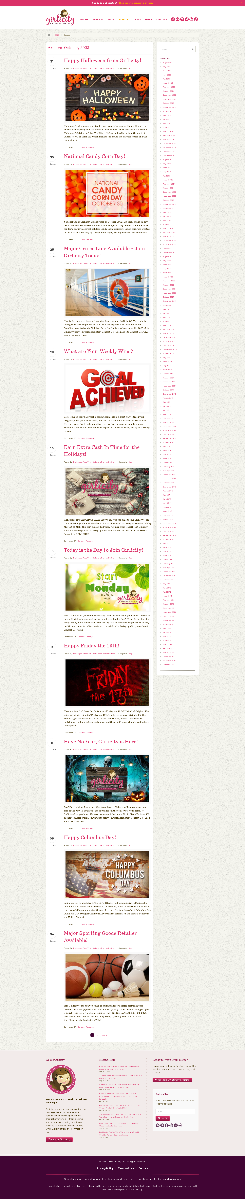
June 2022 (167, 265)
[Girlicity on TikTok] (196, 19)
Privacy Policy (105, 1168)
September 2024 (170, 156)
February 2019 (169, 418)
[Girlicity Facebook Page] (173, 19)
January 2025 (168, 139)
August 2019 (168, 398)
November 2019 (169, 386)
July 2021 (166, 309)
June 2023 (167, 216)
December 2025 (169, 95)
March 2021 (167, 325)
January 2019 (168, 422)
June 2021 (167, 313)
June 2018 (167, 450)
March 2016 (167, 559)
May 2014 (167, 636)
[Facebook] (167, 1125)
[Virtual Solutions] (60, 17)
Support (124, 19)
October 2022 (168, 248)
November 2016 (169, 527)
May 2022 (167, 269)
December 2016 (169, 523)
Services (98, 19)
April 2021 (167, 321)
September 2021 (169, 301)
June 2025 (167, 119)
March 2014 (167, 644)
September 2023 (170, 204)
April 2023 (167, 224)
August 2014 (168, 624)
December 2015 (169, 572)
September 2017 (169, 487)
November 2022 (169, 244)
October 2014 (168, 616)
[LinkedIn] (176, 1125)
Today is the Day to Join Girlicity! (103, 550)
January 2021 (168, 333)
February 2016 (169, 564)
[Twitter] (162, 1125)
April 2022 (167, 273)
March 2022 (168, 277)
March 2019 (167, 414)
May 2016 (167, 551)
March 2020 (168, 374)
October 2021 (168, 297)
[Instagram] (180, 1125)
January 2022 (168, 285)
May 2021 (167, 317)
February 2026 (169, 87)
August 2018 (168, 442)
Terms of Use (126, 1168)
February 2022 (169, 281)
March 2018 (167, 463)
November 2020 (169, 341)
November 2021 (169, 293)
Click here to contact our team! (136, 3)
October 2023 (168, 200)
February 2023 (169, 232)
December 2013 (169, 657)
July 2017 (166, 495)
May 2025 (167, 123)
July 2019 (166, 402)
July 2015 (166, 584)
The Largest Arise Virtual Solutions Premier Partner (94, 68)
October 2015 (168, 580)
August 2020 (168, 353)
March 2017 (167, 511)
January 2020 (169, 378)
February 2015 (168, 600)
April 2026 (167, 79)
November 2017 (169, 479)
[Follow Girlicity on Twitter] (187, 19)
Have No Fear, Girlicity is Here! (101, 742)
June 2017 (167, 499)
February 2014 (169, 648)
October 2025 (168, 103)
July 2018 (167, 446)
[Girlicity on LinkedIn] (191, 19)
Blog (130, 68)
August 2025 (168, 111)
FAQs (111, 19)
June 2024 (167, 168)
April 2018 (167, 459)
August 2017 (168, 491)
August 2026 (168, 63)
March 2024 (168, 180)
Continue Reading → (86, 147)
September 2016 (169, 535)
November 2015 (169, 576)
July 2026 (167, 67)
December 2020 (169, 337)
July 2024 (167, 164)
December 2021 (169, 289)
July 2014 (167, 628)
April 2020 (167, 370)
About (84, 19)
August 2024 (168, 160)
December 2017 (169, 475)
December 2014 (169, 608)
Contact (161, 19)
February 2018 (169, 467)
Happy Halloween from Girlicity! (102, 60)
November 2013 (169, 660)
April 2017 (167, 507)
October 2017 (168, 483)
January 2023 (168, 236)
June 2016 (167, 547)
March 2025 (168, 131)
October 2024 (168, 151)
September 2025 (169, 107)
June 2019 (167, 406)
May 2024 (167, 172)
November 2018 (169, 430)
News (148, 19)
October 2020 (169, 345)
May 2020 (167, 366)
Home (48, 35)
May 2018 (167, 454)
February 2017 (169, 515)
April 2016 (167, 555)
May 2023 (167, 220)
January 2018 (168, 471)
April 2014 (167, 640)
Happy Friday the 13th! (91, 646)
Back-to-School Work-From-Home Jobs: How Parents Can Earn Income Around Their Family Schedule (118, 1096)
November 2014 (169, 612)
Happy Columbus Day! (90, 837)
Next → (104, 1035)
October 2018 (168, 434)
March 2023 (168, 228)
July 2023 (167, 212)
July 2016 (166, 543)
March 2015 (167, 596)
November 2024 (169, 148)
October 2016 (168, 531)
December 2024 (169, 143)
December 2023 (169, 192)
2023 (57, 35)
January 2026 (168, 91)
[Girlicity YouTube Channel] (178, 19)
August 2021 (168, 305)
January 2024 (168, 188)
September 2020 (170, 349)
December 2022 (169, 240)
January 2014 (168, 652)
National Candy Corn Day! (94, 156)
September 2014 (169, 620)
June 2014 (167, 632)
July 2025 (167, 115)
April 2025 (167, 127)
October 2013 (168, 665)
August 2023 (168, 208)
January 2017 (168, 519)
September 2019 (169, 394)
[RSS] (158, 1125)
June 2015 (167, 588)
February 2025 (169, 135)
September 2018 (169, 438)
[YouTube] (171, 1125)
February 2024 (169, 184)
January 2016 (168, 568)
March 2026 (168, 83)
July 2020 (167, 358)
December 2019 (169, 382)
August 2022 (168, 257)
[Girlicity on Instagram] (182, 19)
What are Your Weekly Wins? (98, 351)
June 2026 (167, 71)
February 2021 (169, 329)
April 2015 (167, 592)
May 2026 (167, 75)
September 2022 (170, 252)
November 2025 (169, 99)
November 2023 (169, 196)
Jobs (138, 19)
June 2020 (167, 361)
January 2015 (168, 604)
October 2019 (168, 390)
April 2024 (167, 176)
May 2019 (167, 410)
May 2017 (167, 503)
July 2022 (167, 261)
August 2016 (168, 539)
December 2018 (169, 426)
